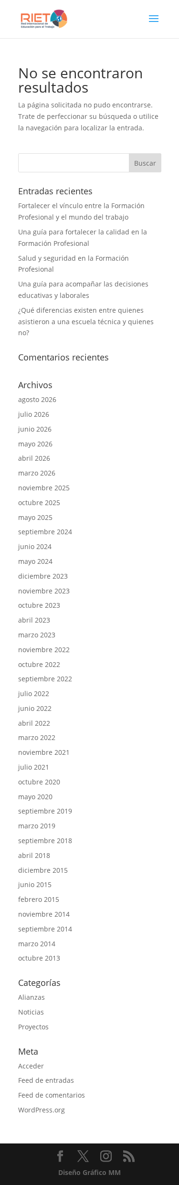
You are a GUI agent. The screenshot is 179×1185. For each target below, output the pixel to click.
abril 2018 (34, 855)
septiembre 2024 (45, 531)
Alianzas (31, 997)
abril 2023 (34, 619)
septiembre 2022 (45, 678)
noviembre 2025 (44, 487)
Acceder (31, 1065)
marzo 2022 (36, 737)
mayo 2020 (35, 796)
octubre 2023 (39, 605)
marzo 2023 (36, 634)
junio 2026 (35, 429)
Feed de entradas (46, 1080)
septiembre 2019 (45, 810)
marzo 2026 (36, 472)
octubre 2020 (39, 781)
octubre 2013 (39, 958)
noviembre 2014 (44, 914)
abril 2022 (34, 723)
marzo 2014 (36, 943)
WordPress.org (41, 1109)
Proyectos (33, 1026)
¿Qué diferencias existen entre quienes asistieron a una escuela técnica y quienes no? (86, 322)
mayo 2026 (35, 443)
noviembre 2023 (44, 590)
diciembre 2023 (43, 576)
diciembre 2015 (43, 870)
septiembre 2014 (45, 928)
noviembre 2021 (44, 752)
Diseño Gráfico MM (89, 1172)
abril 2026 (34, 458)
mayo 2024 (35, 561)
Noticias (31, 1011)
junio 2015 (35, 884)
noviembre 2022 (44, 649)
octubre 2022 (39, 664)
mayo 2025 (35, 517)
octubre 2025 (39, 502)
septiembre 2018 (45, 840)
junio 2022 (35, 708)
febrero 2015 (38, 899)
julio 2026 (33, 414)
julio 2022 (33, 693)
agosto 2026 (37, 399)
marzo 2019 (36, 825)
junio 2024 (35, 546)
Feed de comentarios (51, 1095)
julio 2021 (33, 767)
